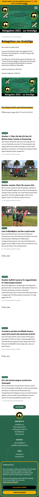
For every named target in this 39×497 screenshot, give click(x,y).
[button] (35, 8)
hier (26, 3)
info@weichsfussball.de (20, 445)
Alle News (20, 407)
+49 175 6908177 (19, 443)
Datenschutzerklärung (10, 482)
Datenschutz (19, 456)
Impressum (19, 454)
